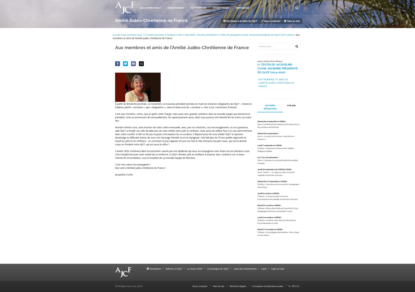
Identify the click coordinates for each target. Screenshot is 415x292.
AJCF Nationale (198, 7)
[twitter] (125, 63)
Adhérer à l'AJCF (174, 268)
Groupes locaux (221, 7)
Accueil (117, 34)
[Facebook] (117, 63)
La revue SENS (194, 268)
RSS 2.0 (295, 286)
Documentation (176, 7)
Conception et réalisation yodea (267, 286)
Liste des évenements (245, 268)
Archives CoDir (174, 34)
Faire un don (293, 21)
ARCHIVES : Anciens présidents (201, 34)
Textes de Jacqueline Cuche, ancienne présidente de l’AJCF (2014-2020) (256, 34)
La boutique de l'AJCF (218, 268)
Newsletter (155, 268)
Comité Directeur (155, 34)
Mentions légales (238, 286)
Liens (264, 268)
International (242, 7)
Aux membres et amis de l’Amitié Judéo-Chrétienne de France (276, 83)
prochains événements (270, 107)
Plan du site (218, 286)
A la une (291, 105)
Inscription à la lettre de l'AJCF (241, 21)
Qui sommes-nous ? (150, 7)
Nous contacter (271, 21)
